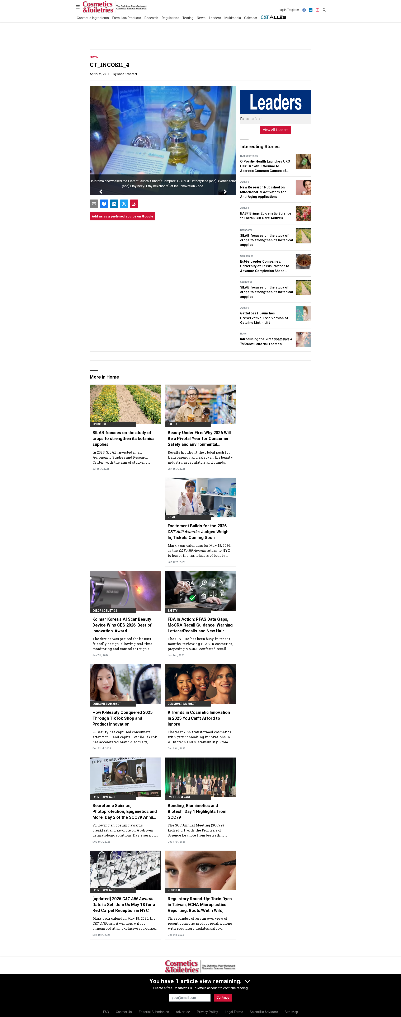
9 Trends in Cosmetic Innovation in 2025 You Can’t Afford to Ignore (199, 718)
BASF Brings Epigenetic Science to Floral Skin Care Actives (265, 215)
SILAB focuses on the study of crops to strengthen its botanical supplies (266, 240)
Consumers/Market (107, 704)
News (243, 333)
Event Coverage (104, 797)
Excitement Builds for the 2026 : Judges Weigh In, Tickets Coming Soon (198, 531)
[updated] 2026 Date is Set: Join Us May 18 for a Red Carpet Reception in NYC (124, 904)
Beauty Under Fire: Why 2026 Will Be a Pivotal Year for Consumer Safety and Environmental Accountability (199, 438)
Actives (244, 181)
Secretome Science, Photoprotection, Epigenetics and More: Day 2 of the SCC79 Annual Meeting (125, 811)
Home (94, 56)
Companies (246, 255)
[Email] (94, 204)
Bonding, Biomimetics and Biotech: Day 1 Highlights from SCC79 (197, 811)
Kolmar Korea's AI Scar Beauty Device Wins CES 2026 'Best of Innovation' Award (122, 625)
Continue (223, 997)
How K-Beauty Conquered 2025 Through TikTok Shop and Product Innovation (122, 718)
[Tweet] (124, 204)
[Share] (104, 204)
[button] (101, 191)
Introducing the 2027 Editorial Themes (266, 341)
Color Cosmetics (105, 610)
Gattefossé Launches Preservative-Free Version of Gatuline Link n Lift (264, 318)
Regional (174, 890)
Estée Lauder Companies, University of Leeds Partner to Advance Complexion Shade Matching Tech (264, 266)
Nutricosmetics (249, 155)
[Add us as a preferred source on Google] (134, 204)
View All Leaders (276, 129)
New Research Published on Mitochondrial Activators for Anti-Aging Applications (263, 192)
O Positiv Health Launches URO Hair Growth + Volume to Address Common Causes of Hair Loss (265, 166)
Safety (173, 424)
